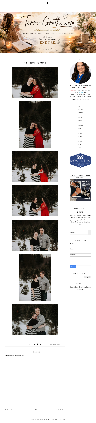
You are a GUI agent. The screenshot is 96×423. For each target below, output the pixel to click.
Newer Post (10, 409)
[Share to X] (29, 344)
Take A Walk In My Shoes (45, 420)
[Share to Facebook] (32, 344)
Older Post (60, 409)
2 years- (80, 212)
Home (35, 409)
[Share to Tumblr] (37, 344)
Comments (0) (55, 344)
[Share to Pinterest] (34, 344)
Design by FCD (60, 420)
